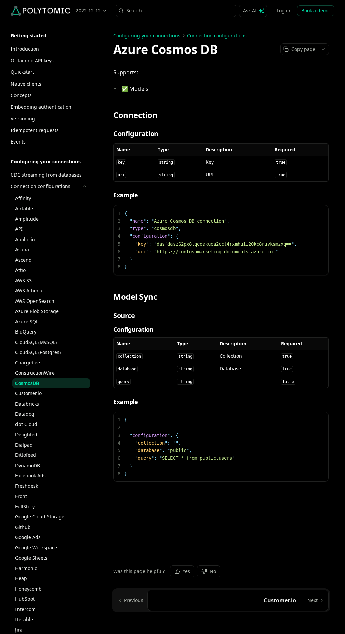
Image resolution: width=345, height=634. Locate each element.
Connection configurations (217, 35)
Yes (186, 571)
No (213, 571)
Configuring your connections (146, 35)
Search (134, 10)
